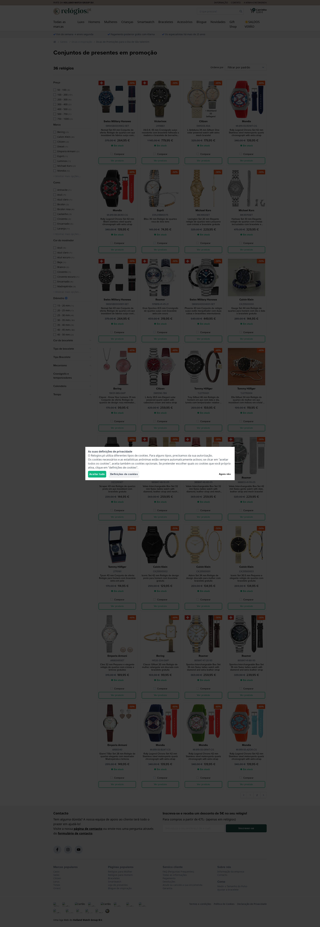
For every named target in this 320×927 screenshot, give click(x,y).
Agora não (225, 474)
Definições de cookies (124, 474)
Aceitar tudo (97, 474)
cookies (143, 455)
